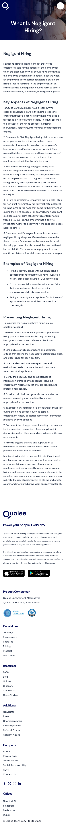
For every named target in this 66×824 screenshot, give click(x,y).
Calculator (9, 690)
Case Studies (10, 695)
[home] (13, 6)
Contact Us (9, 774)
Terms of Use (10, 760)
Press (6, 716)
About (6, 751)
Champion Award (13, 721)
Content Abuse (11, 734)
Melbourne (9, 810)
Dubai (6, 815)
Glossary (8, 686)
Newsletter (9, 711)
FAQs (6, 672)
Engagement (10, 637)
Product (7, 650)
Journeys (8, 632)
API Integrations (12, 725)
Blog (5, 676)
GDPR (6, 769)
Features (8, 641)
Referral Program (12, 730)
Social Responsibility (14, 765)
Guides (7, 681)
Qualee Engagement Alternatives (21, 598)
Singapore (8, 805)
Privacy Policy (11, 756)
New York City (11, 801)
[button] (60, 5)
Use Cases (9, 655)
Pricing (7, 646)
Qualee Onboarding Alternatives (21, 602)
